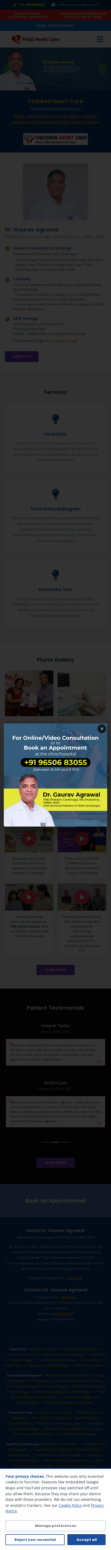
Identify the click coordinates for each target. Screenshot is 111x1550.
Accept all (87, 1539)
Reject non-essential (35, 1539)
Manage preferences (55, 1525)
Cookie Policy (70, 1505)
